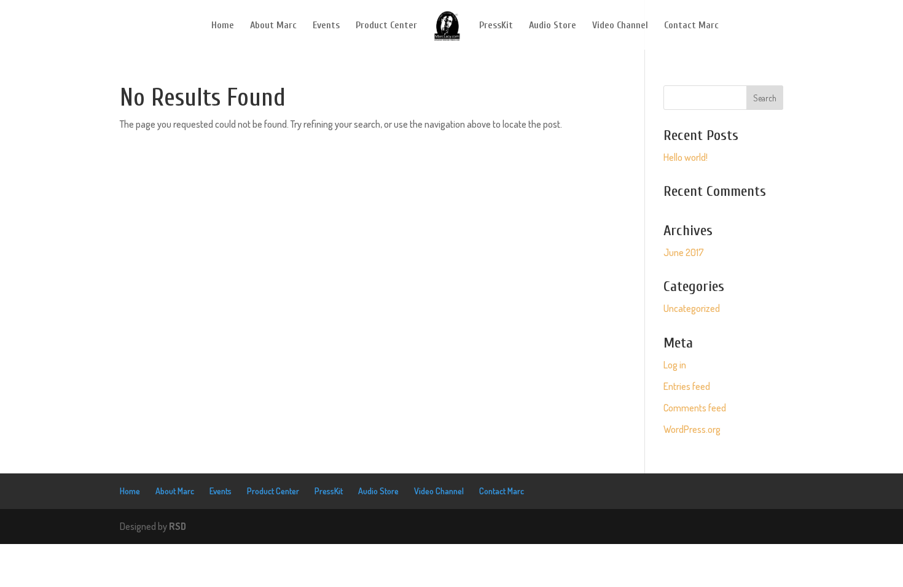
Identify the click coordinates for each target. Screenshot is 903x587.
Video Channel (620, 26)
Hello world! (685, 157)
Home (222, 26)
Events (326, 26)
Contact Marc (691, 26)
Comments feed (694, 408)
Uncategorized (691, 308)
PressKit (496, 26)
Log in (674, 365)
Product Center (386, 26)
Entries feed (686, 386)
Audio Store (552, 26)
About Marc (273, 26)
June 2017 (683, 252)
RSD (177, 526)
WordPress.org (692, 429)
